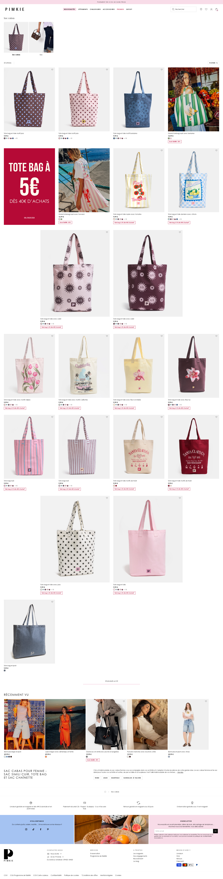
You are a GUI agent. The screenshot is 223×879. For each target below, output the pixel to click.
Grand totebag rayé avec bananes (181, 133)
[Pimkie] (15, 9)
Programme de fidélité (98, 856)
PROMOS (120, 9)
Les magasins (138, 853)
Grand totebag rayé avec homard (71, 214)
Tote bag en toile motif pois (14, 133)
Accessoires (109, 9)
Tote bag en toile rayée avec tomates (127, 214)
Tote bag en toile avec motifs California (73, 400)
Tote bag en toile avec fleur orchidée (127, 400)
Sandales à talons (132, 778)
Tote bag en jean (10, 666)
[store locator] (201, 9)
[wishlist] (206, 9)
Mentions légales (106, 875)
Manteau (115, 778)
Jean (105, 778)
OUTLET (129, 9)
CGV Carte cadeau (40, 875)
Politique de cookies (71, 875)
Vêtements (83, 9)
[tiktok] (33, 829)
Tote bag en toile (119, 585)
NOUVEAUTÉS (69, 9)
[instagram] (26, 829)
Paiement (180, 861)
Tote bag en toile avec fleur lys (179, 400)
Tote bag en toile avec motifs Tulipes (17, 400)
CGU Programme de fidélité (20, 875)
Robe (97, 778)
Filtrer (212, 63)
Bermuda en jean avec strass (179, 752)
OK (215, 831)
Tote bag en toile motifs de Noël (125, 481)
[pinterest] (48, 829)
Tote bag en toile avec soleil (50, 319)
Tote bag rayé (9, 481)
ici (162, 838)
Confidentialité (56, 875)
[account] (211, 9)
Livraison (180, 853)
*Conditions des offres (90, 875)
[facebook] (41, 829)
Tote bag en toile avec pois (50, 585)
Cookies (118, 875)
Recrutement (138, 859)
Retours (179, 859)
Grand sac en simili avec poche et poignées (102, 752)
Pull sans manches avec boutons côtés (141, 752)
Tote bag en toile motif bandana (125, 133)
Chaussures (95, 9)
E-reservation (95, 853)
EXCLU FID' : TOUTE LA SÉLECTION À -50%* (111, 2)
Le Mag (136, 861)
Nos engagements (140, 856)
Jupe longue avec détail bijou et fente (59, 752)
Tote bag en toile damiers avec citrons (182, 214)
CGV (5, 875)
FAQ (178, 856)
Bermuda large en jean (12, 752)
